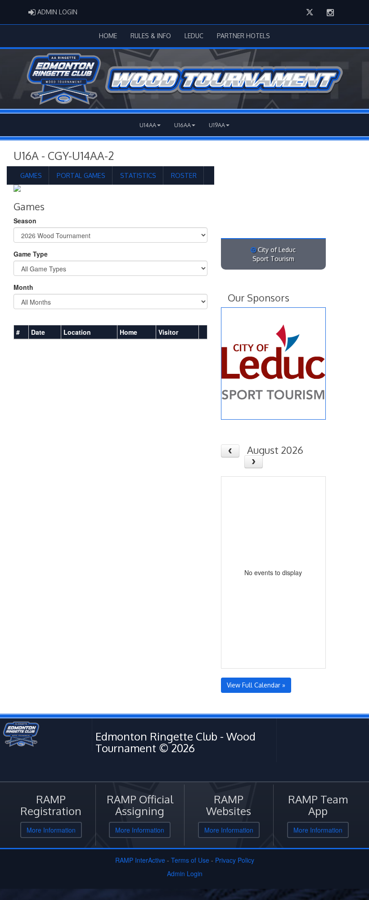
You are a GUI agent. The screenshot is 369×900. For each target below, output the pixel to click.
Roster (184, 175)
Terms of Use (190, 860)
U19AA (217, 125)
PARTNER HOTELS (243, 36)
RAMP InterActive (140, 860)
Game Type (31, 253)
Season (25, 220)
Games (31, 175)
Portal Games (81, 175)
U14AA (148, 125)
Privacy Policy (234, 860)
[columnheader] (21, 332)
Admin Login (184, 873)
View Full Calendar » (256, 685)
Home (108, 36)
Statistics (138, 175)
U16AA (182, 125)
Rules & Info (150, 36)
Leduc (193, 36)
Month (23, 287)
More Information (51, 829)
